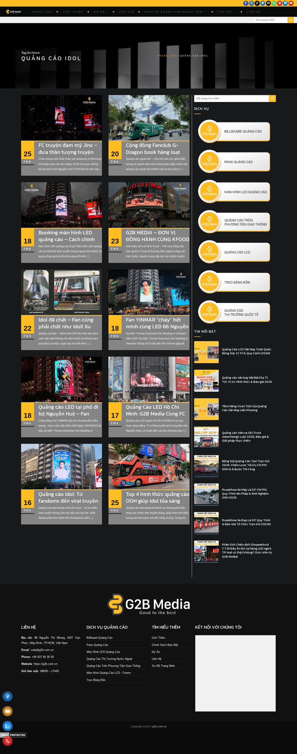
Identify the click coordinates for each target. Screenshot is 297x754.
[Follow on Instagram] (251, 3)
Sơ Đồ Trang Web (163, 665)
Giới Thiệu (73, 12)
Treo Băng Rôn (96, 680)
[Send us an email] (268, 3)
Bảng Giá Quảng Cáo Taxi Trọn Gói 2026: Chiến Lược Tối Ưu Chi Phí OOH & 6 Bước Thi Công (245, 465)
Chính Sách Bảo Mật (165, 645)
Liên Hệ (254, 12)
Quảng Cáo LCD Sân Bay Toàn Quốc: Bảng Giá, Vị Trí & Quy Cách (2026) (247, 351)
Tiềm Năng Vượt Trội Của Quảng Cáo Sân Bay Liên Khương (244, 408)
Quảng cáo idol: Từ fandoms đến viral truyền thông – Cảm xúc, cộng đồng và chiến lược (68, 504)
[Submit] (291, 20)
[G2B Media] (14, 12)
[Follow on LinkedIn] (285, 3)
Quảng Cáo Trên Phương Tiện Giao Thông (113, 665)
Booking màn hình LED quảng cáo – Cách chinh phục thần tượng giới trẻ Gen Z (67, 242)
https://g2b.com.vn (45, 663)
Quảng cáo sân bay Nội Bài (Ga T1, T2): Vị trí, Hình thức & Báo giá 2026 (247, 380)
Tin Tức (225, 12)
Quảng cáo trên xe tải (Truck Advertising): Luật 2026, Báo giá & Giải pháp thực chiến (245, 437)
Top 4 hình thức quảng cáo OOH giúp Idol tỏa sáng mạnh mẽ (157, 501)
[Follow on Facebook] (246, 3)
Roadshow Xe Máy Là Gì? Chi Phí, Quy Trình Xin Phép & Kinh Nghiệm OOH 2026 (245, 494)
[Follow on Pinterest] (279, 3)
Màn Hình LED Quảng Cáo (103, 652)
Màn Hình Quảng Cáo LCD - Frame (109, 672)
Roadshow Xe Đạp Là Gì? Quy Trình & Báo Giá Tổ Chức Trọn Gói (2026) (246, 522)
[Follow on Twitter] (262, 3)
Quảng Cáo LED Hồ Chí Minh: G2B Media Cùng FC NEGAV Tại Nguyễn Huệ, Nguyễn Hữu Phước (155, 417)
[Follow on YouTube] (291, 3)
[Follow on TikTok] (257, 3)
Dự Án (99, 12)
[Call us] (274, 3)
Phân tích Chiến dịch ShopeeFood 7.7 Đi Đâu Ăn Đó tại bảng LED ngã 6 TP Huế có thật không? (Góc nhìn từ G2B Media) (247, 551)
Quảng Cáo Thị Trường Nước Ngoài (109, 658)
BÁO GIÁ (126, 12)
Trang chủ (42, 12)
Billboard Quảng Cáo (99, 637)
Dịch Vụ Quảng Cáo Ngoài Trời (174, 12)
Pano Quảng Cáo (97, 645)
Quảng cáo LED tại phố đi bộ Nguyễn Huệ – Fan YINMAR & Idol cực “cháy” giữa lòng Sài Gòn (69, 417)
